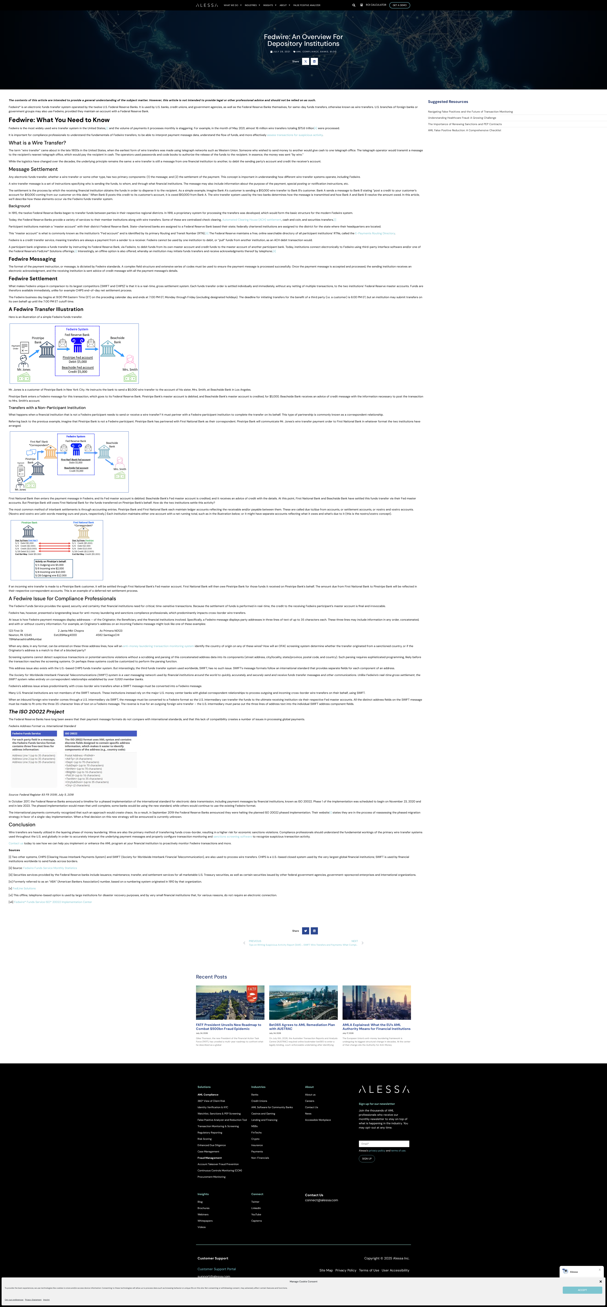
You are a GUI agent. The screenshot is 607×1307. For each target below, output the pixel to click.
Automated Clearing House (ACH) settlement (251, 220)
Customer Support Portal (217, 1269)
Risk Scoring (205, 1139)
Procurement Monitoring (212, 1176)
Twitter (255, 1201)
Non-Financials (260, 1158)
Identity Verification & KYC (213, 1107)
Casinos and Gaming (263, 1113)
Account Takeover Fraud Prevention (218, 1164)
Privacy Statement (33, 1299)
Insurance (257, 1145)
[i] (107, 128)
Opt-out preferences (14, 1299)
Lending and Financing (264, 1120)
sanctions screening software (232, 836)
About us (310, 1094)
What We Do (231, 5)
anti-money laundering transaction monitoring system (158, 646)
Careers (309, 1101)
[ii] (315, 128)
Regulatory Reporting (210, 1132)
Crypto (255, 1139)
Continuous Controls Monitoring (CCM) (220, 1170)
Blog (333, 51)
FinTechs (256, 1132)
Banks (324, 51)
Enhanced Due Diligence (212, 1145)
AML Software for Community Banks (272, 1107)
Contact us (16, 843)
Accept (582, 1290)
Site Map (326, 1270)
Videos (202, 1227)
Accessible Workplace (318, 1120)
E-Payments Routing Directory (375, 233)
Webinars (203, 1214)
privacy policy (377, 1150)
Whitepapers (205, 1220)
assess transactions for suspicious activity (295, 135)
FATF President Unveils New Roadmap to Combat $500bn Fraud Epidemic (228, 1027)
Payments (257, 1151)
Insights (268, 5)
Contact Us (311, 1107)
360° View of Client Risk (211, 1101)
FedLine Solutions (24, 888)
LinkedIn (256, 1208)
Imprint (46, 1299)
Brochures (203, 1208)
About (283, 5)
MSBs (254, 1126)
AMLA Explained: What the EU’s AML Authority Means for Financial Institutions (377, 1027)
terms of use (398, 1150)
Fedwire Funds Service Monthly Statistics (50, 868)
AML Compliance (307, 51)
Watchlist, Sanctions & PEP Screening (219, 1113)
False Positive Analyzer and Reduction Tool (222, 1120)
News (308, 1113)
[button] (600, 1281)
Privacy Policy (345, 1270)
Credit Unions (259, 1101)
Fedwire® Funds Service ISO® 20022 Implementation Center (53, 902)
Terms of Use (369, 1270)
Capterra (256, 1220)
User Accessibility (395, 1270)
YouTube (256, 1214)
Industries (251, 5)
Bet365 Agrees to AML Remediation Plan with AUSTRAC (302, 1027)
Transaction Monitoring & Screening (218, 1126)
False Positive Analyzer (306, 5)
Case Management (208, 1151)
